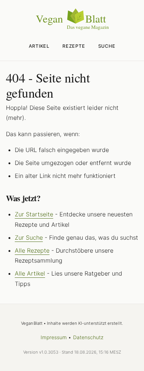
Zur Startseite (34, 214)
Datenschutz (88, 337)
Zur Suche (29, 237)
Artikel (39, 46)
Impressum (54, 337)
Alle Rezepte (32, 250)
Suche (107, 46)
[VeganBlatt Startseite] (72, 28)
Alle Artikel (30, 273)
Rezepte (73, 46)
